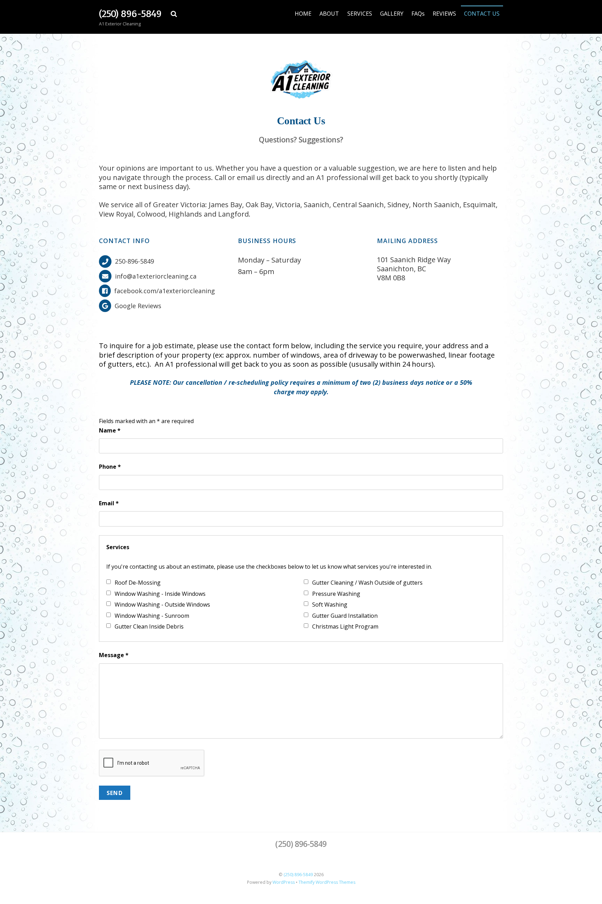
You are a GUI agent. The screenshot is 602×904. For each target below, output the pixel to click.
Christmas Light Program (345, 626)
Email (109, 503)
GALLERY (391, 13)
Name (110, 430)
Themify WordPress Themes (327, 882)
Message (114, 655)
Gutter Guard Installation (345, 615)
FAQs (418, 13)
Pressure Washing (336, 594)
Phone (110, 466)
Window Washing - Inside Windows (160, 594)
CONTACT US (482, 13)
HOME (303, 13)
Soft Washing (329, 604)
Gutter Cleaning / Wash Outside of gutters (367, 582)
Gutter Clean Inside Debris (149, 626)
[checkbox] (108, 581)
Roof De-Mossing (138, 582)
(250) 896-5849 (298, 875)
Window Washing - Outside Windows (162, 604)
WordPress (283, 882)
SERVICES (359, 13)
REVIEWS (444, 13)
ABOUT (329, 13)
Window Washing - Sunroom (152, 615)
